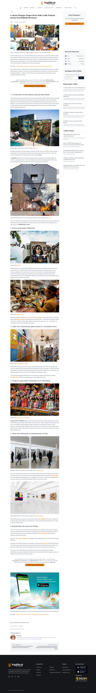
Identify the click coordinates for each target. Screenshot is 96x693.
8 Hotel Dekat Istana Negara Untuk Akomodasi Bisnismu (71, 135)
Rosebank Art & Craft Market (23, 417)
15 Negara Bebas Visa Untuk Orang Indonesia (74, 87)
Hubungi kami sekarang (74, 23)
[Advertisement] (74, 38)
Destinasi (32, 7)
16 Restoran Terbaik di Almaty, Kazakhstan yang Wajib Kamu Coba (73, 158)
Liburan (39, 7)
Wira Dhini (19, 635)
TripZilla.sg (51, 667)
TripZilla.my (38, 672)
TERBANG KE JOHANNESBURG (35, 564)
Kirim (81, 77)
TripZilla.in (38, 669)
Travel (11, 12)
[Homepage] (21, 8)
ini (34, 52)
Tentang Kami (67, 7)
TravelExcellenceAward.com (55, 672)
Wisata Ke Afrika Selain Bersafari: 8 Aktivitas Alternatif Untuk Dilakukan (32, 614)
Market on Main (20, 314)
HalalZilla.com (52, 669)
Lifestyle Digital (48, 7)
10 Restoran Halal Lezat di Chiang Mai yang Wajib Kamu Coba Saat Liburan (74, 166)
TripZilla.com (38, 667)
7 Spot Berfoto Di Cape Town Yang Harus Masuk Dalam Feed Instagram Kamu (34, 66)
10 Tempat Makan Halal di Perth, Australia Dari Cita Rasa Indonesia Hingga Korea (73, 151)
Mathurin (19, 265)
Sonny (36, 148)
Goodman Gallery (40, 470)
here (39, 52)
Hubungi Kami (65, 667)
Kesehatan (58, 7)
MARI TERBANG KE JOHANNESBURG (34, 85)
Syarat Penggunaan (66, 669)
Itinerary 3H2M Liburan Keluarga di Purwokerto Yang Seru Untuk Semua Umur (73, 143)
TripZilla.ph (38, 675)
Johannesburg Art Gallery (22, 363)
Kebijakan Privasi (65, 672)
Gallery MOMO (39, 515)
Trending (25, 7)
